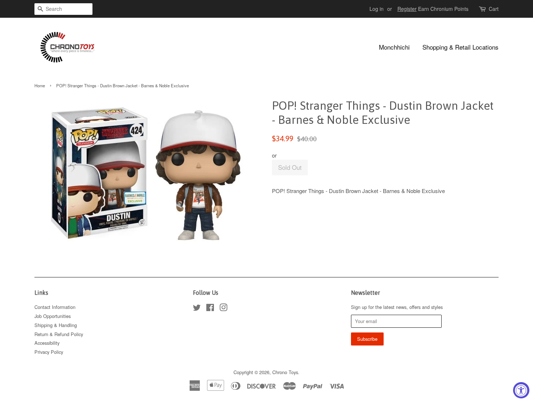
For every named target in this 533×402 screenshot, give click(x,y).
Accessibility (46, 342)
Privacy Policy (48, 351)
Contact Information (54, 306)
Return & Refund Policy (58, 334)
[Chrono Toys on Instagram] (223, 308)
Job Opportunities (52, 316)
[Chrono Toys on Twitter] (197, 308)
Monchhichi (394, 46)
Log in (376, 8)
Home (39, 85)
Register (407, 8)
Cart (494, 8)
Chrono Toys (285, 372)
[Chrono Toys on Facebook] (210, 308)
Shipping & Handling (55, 325)
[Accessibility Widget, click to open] (521, 390)
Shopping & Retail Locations (460, 46)
